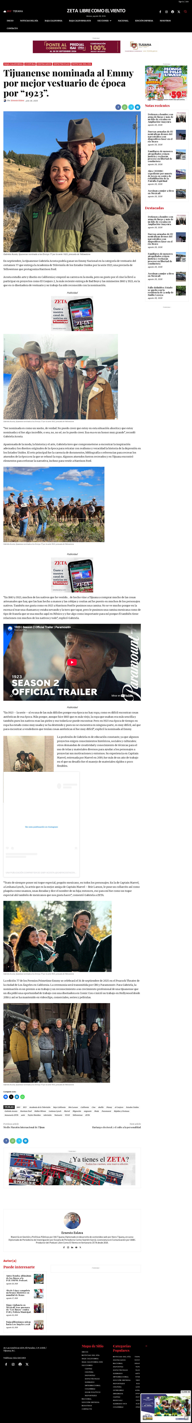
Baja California (13, 64)
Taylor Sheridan (34, 1115)
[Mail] (76, 1247)
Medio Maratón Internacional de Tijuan (24, 1127)
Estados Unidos (132, 1107)
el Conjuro (119, 1107)
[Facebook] (160, 12)
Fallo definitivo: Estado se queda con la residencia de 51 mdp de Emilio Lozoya (160, 291)
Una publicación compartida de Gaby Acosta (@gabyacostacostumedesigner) (48, 873)
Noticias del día (81, 64)
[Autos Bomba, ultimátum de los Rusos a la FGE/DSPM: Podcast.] (39, 1279)
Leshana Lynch (55, 1111)
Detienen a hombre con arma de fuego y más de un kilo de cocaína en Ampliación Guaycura (160, 118)
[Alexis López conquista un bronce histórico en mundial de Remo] (39, 1293)
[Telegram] (137, 107)
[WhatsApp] (124, 107)
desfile (100, 1107)
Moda (96, 1111)
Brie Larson (73, 1107)
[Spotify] (172, 12)
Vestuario (58, 1115)
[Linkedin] (72, 1247)
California (85, 1107)
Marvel (67, 1111)
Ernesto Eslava (17, 100)
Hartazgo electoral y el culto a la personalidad (116, 1127)
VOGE (67, 1115)
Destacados (44, 64)
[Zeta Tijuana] (96, 10)
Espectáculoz (62, 64)
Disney (109, 1107)
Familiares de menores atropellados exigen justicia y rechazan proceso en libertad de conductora (160, 156)
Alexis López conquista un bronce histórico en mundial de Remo (18, 1292)
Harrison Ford (25, 1111)
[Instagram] (166, 12)
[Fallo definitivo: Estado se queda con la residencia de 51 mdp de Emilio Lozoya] (181, 291)
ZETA (87, 1115)
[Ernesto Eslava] (5, 100)
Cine (93, 1107)
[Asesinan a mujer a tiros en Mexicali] (181, 194)
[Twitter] (178, 12)
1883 (18, 1107)
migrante (87, 1111)
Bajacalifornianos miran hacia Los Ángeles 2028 (18, 1323)
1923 (24, 1107)
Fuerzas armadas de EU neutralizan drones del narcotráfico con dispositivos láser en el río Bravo (160, 136)
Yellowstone (77, 1115)
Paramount (106, 1111)
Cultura (30, 64)
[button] (185, 11)
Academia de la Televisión (39, 1107)
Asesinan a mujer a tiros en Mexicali (161, 192)
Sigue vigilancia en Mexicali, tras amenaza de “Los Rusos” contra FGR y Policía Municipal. (18, 1308)
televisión (47, 1115)
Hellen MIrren (40, 1111)
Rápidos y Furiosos (121, 1111)
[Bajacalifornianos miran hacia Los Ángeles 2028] (39, 1325)
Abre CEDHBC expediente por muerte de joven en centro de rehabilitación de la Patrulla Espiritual (160, 176)
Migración (77, 1111)
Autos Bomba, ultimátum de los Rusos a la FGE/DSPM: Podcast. (18, 1278)
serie (23, 1115)
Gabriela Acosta (10, 1111)
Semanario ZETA (11, 1115)
